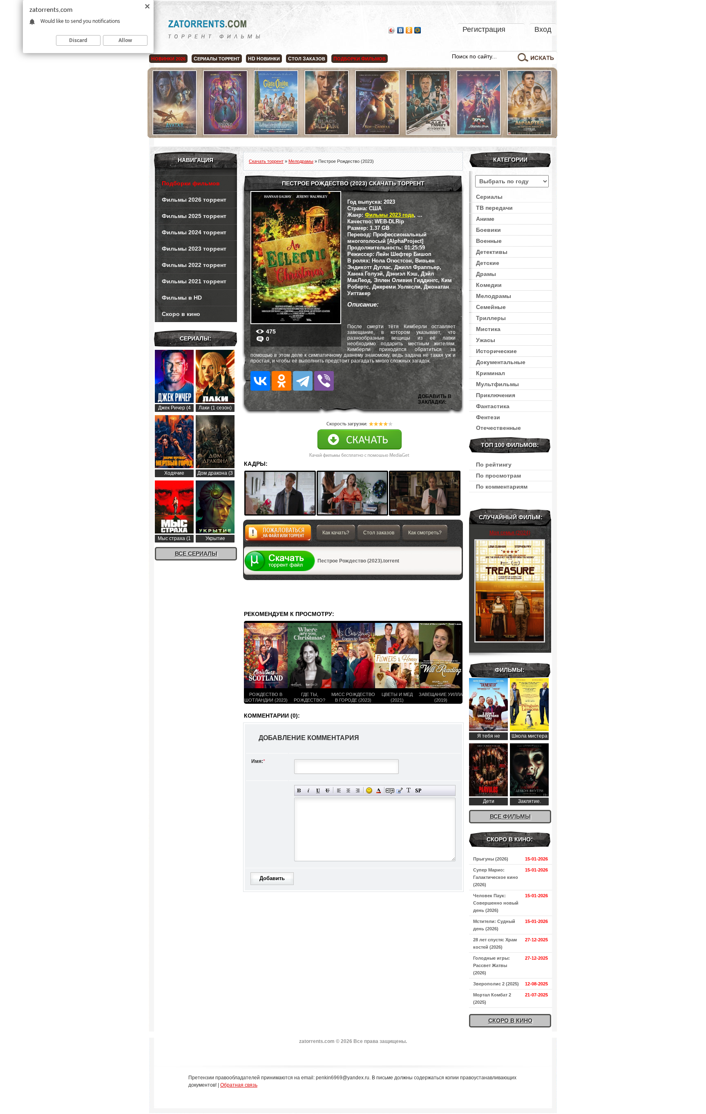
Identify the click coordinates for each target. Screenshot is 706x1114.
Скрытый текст (390, 790)
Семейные (491, 307)
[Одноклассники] (409, 30)
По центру (348, 790)
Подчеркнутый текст (318, 790)
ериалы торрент (217, 59)
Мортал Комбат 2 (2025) (492, 998)
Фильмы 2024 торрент (194, 232)
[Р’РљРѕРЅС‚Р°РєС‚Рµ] (260, 381)
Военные (489, 241)
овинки (264, 59)
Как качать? (335, 533)
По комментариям (501, 486)
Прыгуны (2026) (490, 858)
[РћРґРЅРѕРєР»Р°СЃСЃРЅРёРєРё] (281, 381)
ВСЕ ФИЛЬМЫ (510, 816)
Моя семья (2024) (509, 533)
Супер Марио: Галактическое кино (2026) (495, 877)
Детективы (491, 252)
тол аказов (306, 59)
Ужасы (485, 340)
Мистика (488, 329)
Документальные (500, 362)
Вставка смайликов (369, 790)
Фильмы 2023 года (389, 215)
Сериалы (489, 196)
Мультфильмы (497, 384)
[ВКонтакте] (400, 30)
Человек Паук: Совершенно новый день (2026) (495, 903)
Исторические (496, 351)
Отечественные (498, 428)
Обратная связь (238, 1085)
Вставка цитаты (399, 790)
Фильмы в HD (182, 297)
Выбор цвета (378, 790)
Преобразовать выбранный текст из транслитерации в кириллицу (408, 790)
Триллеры (491, 318)
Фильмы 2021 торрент (194, 281)
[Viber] (324, 381)
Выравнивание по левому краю (339, 790)
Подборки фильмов (191, 183)
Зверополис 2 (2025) (496, 983)
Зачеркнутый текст (327, 790)
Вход (543, 29)
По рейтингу (494, 464)
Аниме (485, 219)
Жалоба (278, 535)
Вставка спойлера (418, 790)
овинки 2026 (168, 59)
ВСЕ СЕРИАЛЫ (196, 553)
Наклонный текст (308, 790)
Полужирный (299, 790)
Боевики (488, 230)
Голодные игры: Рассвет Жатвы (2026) (491, 965)
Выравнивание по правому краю (357, 790)
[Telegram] (303, 381)
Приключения (495, 395)
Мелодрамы (493, 296)
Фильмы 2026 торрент (194, 199)
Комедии (489, 285)
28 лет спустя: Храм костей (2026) (495, 943)
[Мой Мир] (417, 30)
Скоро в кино (181, 314)
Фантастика (492, 406)
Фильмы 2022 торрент (194, 265)
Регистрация (483, 29)
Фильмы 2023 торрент (194, 248)
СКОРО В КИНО (510, 1020)
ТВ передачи (494, 208)
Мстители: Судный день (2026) (494, 925)
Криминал (490, 373)
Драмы (486, 274)
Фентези (488, 417)
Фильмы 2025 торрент (194, 216)
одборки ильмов (359, 59)
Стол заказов (378, 533)
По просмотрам (498, 475)
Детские (487, 263)
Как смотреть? (425, 533)
